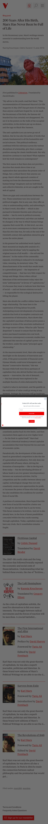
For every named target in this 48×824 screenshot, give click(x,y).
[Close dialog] (45, 399)
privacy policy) (38, 417)
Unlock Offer (31, 413)
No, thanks (31, 421)
